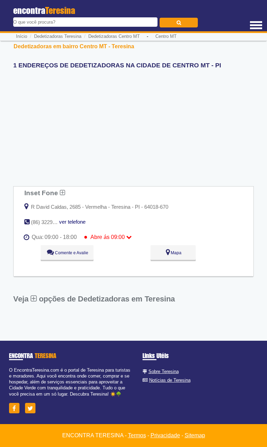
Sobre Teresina (163, 371)
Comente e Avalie (71, 252)
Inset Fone (42, 193)
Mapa (175, 252)
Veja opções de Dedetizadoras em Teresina (94, 299)
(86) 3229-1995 (48, 222)
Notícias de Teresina (170, 380)
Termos (137, 435)
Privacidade (165, 435)
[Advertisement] (133, 123)
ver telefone (72, 222)
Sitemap (195, 435)
